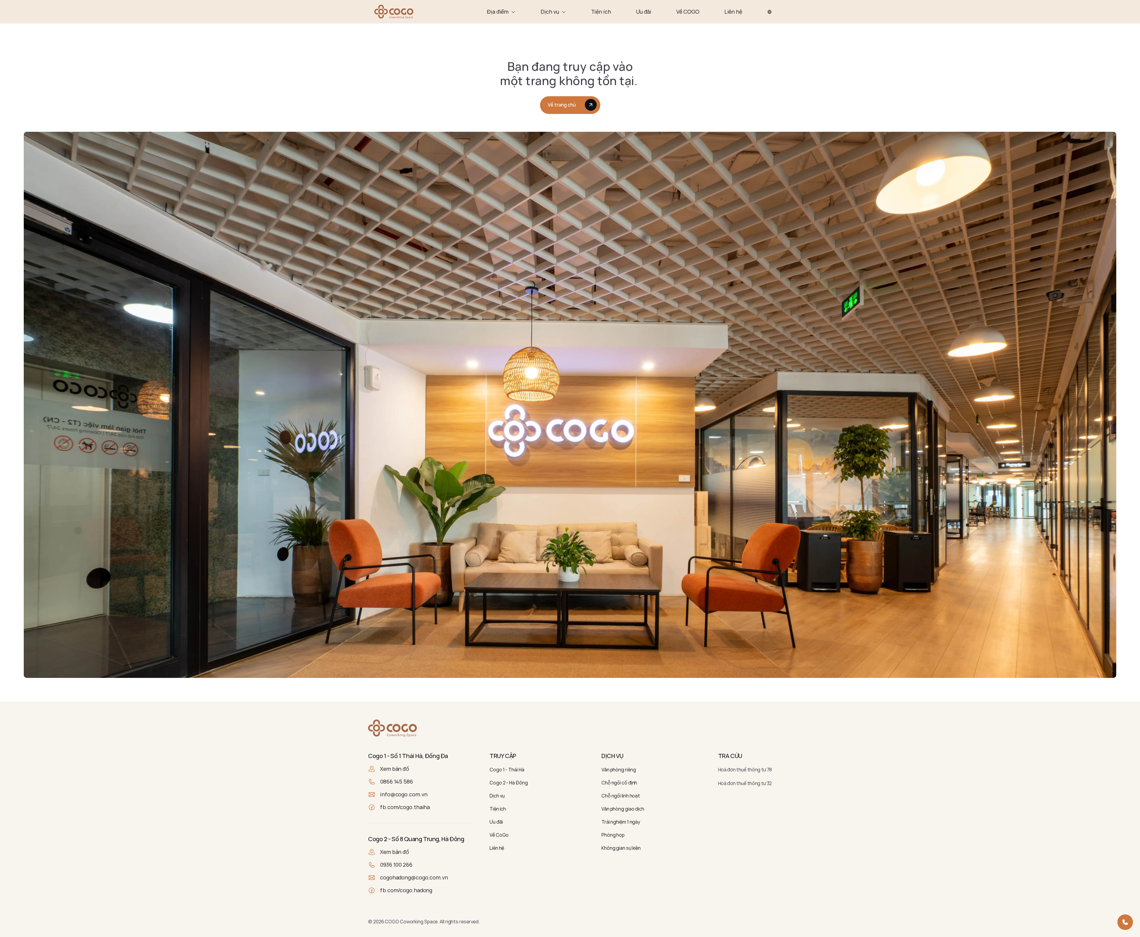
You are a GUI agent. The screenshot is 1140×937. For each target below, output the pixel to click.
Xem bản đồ (394, 768)
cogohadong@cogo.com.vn (414, 877)
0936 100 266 (396, 864)
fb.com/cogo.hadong (406, 890)
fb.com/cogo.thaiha (405, 807)
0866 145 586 (396, 781)
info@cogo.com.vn (403, 794)
